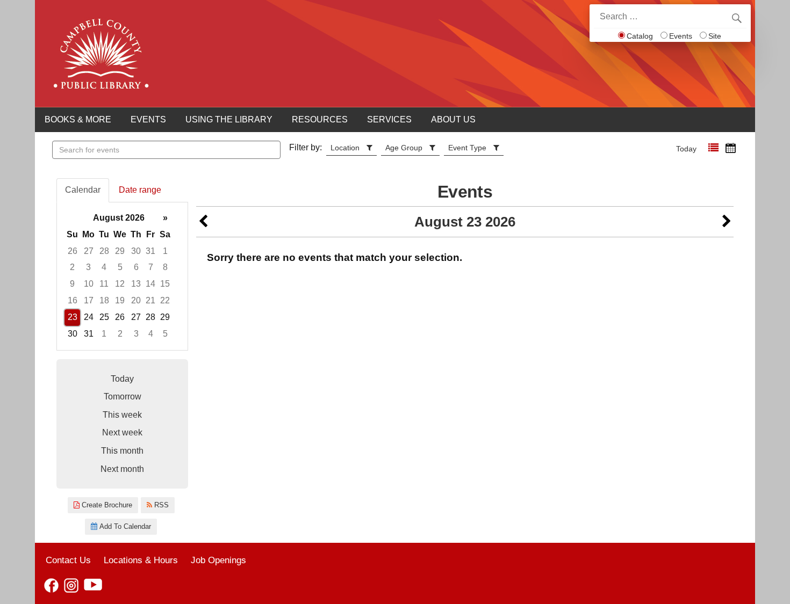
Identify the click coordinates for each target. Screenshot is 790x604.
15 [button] (165, 283)
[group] (122, 276)
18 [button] (104, 300)
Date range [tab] (140, 189)
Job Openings (218, 560)
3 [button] (88, 267)
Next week (122, 432)
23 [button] (72, 317)
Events (680, 36)
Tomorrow (122, 396)
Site (714, 36)
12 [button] (120, 283)
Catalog (640, 36)
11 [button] (104, 283)
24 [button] (89, 317)
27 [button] (89, 251)
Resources (320, 119)
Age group (403, 147)
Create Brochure (106, 505)
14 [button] (150, 283)
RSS (160, 505)
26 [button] (72, 251)
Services (389, 119)
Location (345, 147)
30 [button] (136, 251)
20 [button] (136, 300)
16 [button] (72, 300)
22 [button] (165, 300)
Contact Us (68, 560)
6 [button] (136, 267)
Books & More (78, 119)
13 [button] (136, 283)
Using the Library (228, 119)
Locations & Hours (141, 560)
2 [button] (72, 267)
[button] (713, 148)
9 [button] (72, 283)
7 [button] (150, 267)
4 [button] (104, 267)
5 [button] (120, 267)
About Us (453, 119)
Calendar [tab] (82, 189)
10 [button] (89, 283)
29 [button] (120, 251)
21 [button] (150, 300)
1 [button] (165, 251)
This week (122, 414)
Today (686, 148)
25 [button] (104, 317)
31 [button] (150, 251)
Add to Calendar (124, 526)
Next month (122, 469)
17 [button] (89, 300)
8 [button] (165, 267)
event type (467, 147)
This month (122, 450)
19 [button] (120, 300)
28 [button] (104, 251)
